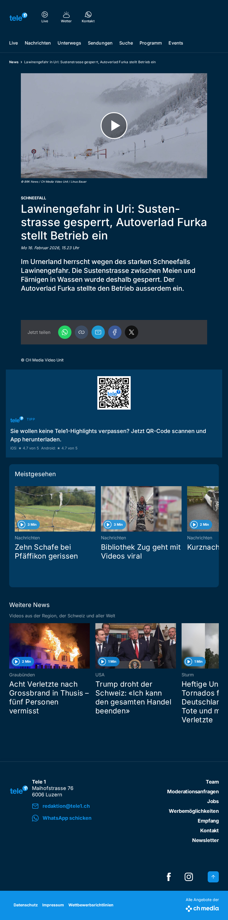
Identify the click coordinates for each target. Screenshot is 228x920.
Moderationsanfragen (193, 791)
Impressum (53, 904)
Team (212, 782)
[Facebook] (115, 332)
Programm (151, 43)
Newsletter (205, 840)
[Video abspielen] (114, 125)
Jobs (213, 801)
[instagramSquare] (188, 876)
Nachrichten (38, 43)
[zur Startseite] (18, 16)
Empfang (208, 821)
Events (175, 43)
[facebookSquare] (168, 876)
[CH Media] (202, 907)
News (14, 62)
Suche (126, 43)
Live (13, 43)
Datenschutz (26, 904)
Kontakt (209, 830)
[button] (81, 332)
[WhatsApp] (64, 332)
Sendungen (100, 43)
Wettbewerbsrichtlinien (90, 904)
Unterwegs (69, 43)
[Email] (98, 332)
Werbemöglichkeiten (194, 811)
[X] (131, 332)
